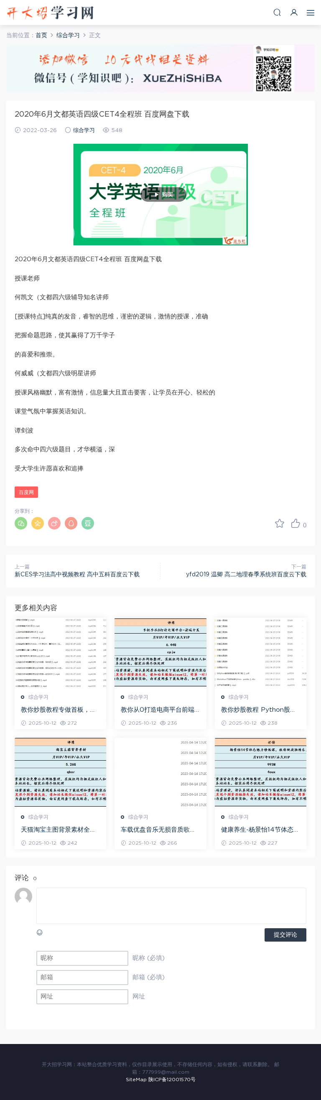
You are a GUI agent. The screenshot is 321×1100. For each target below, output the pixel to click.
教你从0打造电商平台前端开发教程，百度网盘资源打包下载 (158, 710)
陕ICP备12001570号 (172, 1079)
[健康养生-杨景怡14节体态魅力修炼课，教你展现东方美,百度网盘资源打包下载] (260, 772)
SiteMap (136, 1079)
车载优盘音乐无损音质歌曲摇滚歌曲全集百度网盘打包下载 (158, 830)
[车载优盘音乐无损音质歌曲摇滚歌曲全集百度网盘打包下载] (160, 772)
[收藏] (279, 523)
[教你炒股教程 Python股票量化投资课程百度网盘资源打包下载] (260, 652)
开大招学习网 (50, 12)
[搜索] (277, 12)
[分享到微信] (21, 523)
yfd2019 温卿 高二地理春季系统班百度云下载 (246, 575)
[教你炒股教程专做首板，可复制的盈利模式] (60, 652)
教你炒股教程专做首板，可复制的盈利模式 (58, 710)
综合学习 (84, 130)
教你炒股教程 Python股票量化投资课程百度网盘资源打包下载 (258, 710)
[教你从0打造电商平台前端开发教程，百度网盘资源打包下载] (160, 652)
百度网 (26, 492)
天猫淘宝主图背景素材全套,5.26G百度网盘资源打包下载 (59, 830)
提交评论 (285, 935)
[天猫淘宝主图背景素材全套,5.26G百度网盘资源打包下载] (60, 772)
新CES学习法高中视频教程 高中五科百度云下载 (77, 575)
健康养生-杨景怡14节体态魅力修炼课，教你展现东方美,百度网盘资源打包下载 (260, 830)
